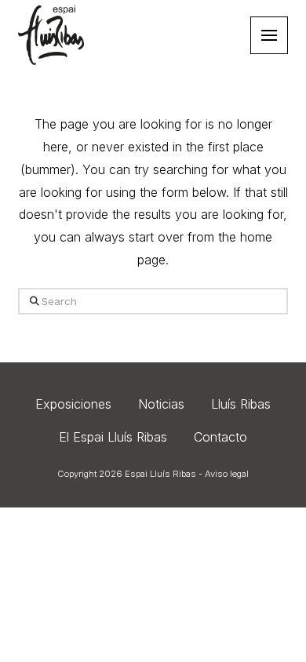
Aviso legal (227, 473)
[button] (269, 35)
